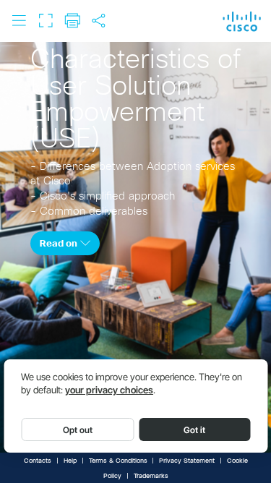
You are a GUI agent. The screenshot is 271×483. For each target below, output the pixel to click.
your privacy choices (109, 390)
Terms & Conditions (118, 461)
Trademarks (151, 476)
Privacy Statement (187, 461)
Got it (194, 429)
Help (70, 461)
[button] (19, 20)
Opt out (78, 429)
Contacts (37, 461)
